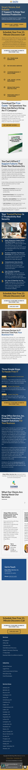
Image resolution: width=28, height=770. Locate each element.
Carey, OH (5, 697)
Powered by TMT (18, 758)
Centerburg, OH (7, 700)
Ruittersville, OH (7, 741)
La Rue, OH (6, 719)
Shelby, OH (6, 743)
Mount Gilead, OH (8, 731)
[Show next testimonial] (24, 502)
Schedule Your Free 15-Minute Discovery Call (14, 51)
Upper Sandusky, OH (8, 746)
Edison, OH (6, 704)
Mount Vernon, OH (8, 734)
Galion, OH (6, 709)
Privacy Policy (9, 758)
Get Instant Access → (10, 125)
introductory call (18, 462)
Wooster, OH (6, 748)
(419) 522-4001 (14, 306)
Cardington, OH (7, 695)
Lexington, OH (7, 721)
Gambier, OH (6, 712)
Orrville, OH (6, 736)
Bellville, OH (6, 690)
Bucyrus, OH (6, 692)
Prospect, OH (6, 738)
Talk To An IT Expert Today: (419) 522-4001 (14, 25)
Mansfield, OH (6, 726)
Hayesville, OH (7, 717)
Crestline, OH (6, 702)
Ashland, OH (6, 687)
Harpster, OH (6, 714)
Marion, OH (6, 729)
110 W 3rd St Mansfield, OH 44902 (14, 760)
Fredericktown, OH (8, 707)
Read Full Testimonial (4, 540)
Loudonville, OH (7, 724)
